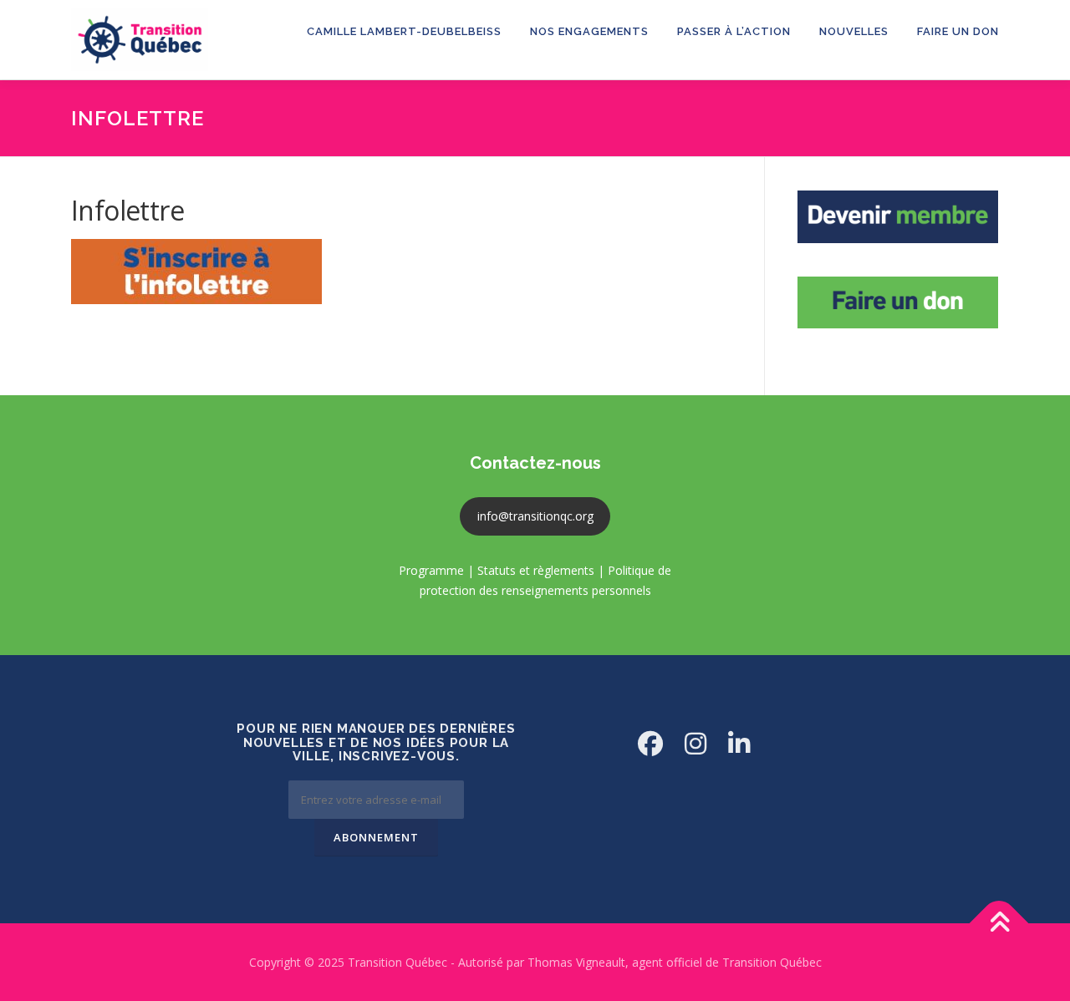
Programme (431, 570)
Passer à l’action (734, 31)
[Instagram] (695, 743)
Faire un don (958, 31)
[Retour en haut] (999, 923)
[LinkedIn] (739, 743)
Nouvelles (854, 31)
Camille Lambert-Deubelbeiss (404, 31)
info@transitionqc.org (535, 516)
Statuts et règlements (535, 570)
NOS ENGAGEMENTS (589, 31)
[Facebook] (650, 743)
